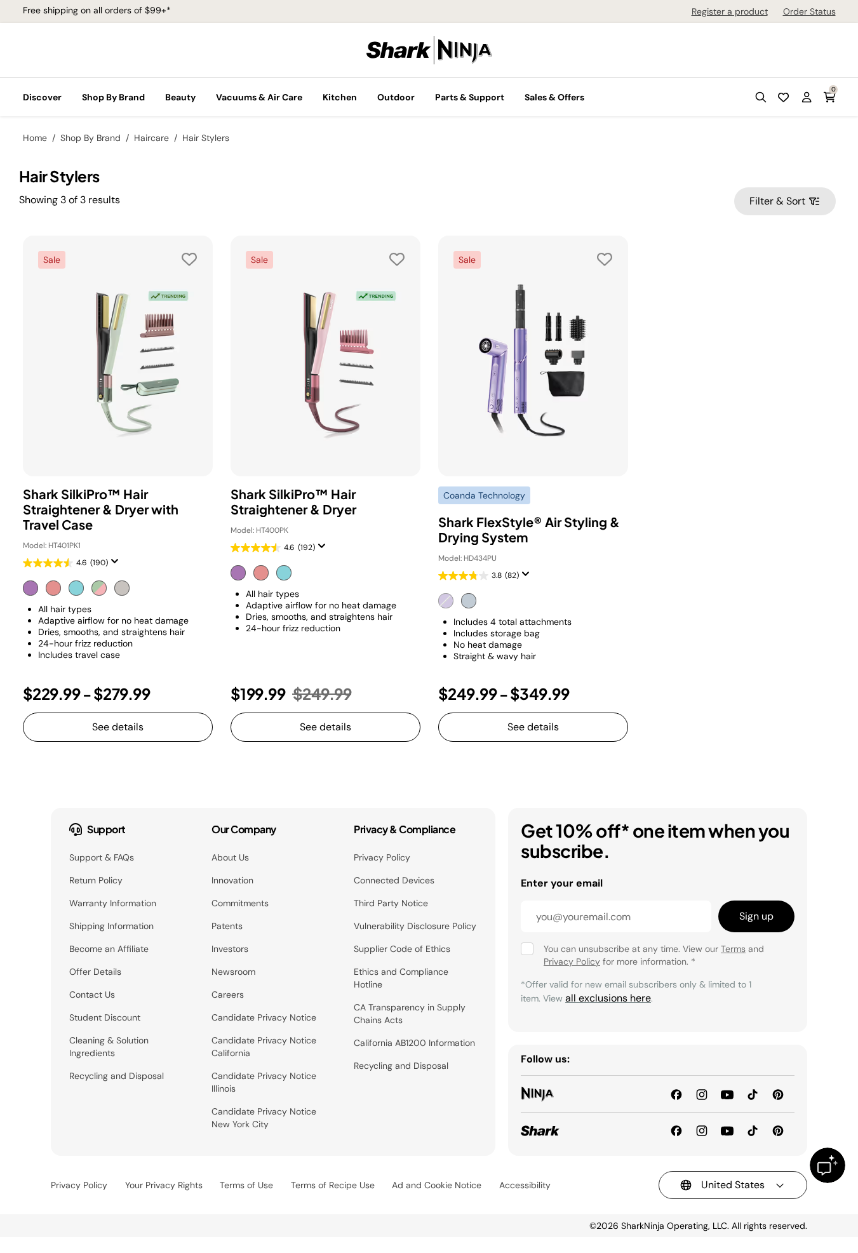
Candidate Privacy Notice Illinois (263, 1082)
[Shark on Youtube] (727, 1130)
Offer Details (95, 971)
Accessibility (525, 1185)
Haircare (151, 138)
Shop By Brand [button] (113, 97)
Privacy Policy (382, 857)
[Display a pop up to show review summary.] (117, 565)
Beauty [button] (180, 97)
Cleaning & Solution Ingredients (109, 1047)
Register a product (730, 11)
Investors (229, 949)
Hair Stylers (205, 138)
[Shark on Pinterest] (778, 1130)
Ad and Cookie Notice (436, 1185)
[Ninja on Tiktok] (752, 1093)
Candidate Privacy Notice (263, 1017)
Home (35, 138)
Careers (227, 994)
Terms (733, 949)
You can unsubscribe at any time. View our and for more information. (654, 955)
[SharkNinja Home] (429, 49)
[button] (760, 97)
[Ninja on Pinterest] (778, 1093)
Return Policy (96, 880)
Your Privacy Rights (164, 1185)
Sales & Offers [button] (554, 97)
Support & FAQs (101, 857)
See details (118, 727)
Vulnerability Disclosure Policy (415, 926)
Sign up (756, 916)
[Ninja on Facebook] (676, 1093)
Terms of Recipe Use (333, 1185)
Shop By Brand (90, 138)
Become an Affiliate (109, 949)
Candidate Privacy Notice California (263, 1047)
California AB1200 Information (414, 1043)
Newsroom (233, 971)
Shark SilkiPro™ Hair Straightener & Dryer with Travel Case (100, 509)
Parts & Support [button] (469, 97)
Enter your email (562, 883)
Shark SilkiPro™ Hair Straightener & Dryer (293, 501)
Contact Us (92, 994)
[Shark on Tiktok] (752, 1130)
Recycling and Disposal (116, 1076)
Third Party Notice (391, 903)
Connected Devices (394, 880)
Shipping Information (111, 926)
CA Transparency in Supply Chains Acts (410, 1014)
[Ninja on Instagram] (701, 1093)
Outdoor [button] (396, 97)
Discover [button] (42, 97)
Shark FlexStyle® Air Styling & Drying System (529, 529)
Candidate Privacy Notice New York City (263, 1118)
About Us (230, 857)
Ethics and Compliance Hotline (401, 978)
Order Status (809, 11)
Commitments (240, 903)
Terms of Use (246, 1185)
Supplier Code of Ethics (402, 949)
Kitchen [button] (340, 97)
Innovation (232, 880)
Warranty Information (112, 903)
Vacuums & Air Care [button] (259, 97)
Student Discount (104, 1017)
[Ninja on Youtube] (727, 1093)
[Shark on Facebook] (676, 1130)
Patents (227, 926)
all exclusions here (608, 998)
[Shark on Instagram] (701, 1130)
